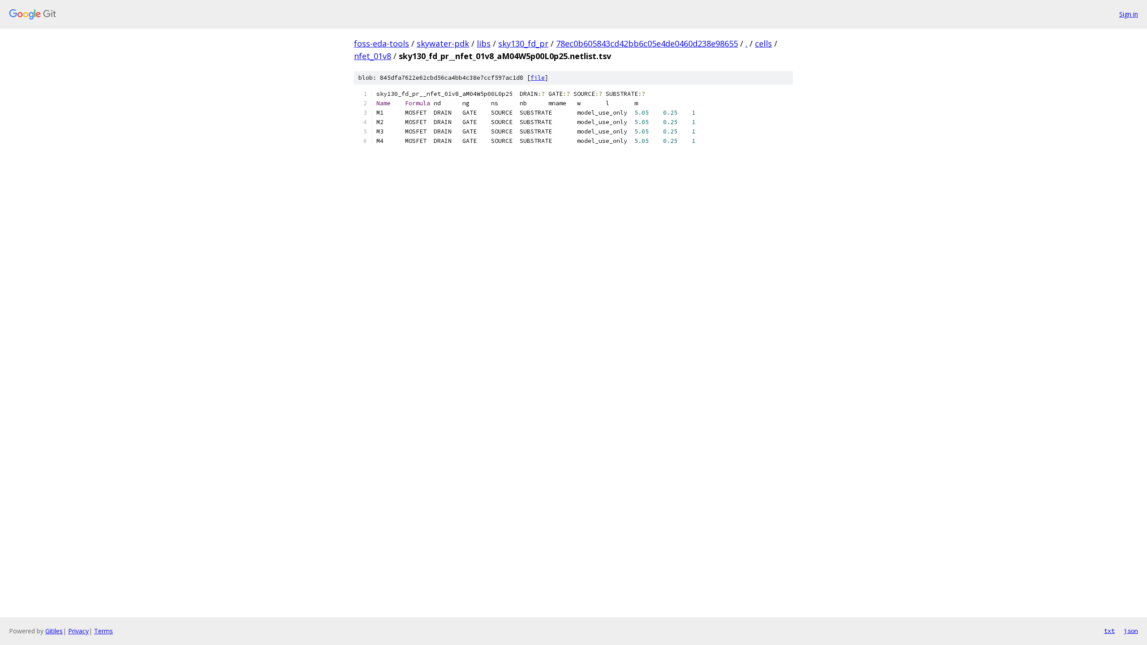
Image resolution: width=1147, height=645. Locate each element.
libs (484, 43)
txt (1109, 631)
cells (763, 43)
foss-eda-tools (381, 43)
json (1131, 631)
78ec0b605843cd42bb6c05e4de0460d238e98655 (647, 43)
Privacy (78, 631)
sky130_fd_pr (523, 43)
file (537, 78)
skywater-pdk (443, 43)
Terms (103, 631)
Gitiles (54, 631)
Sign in (1128, 14)
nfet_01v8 (372, 56)
